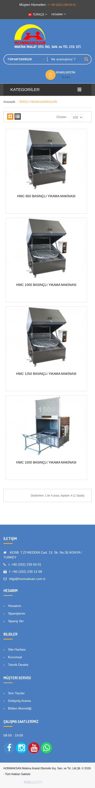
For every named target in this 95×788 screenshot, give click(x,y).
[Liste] (18, 116)
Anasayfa (9, 101)
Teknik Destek (18, 665)
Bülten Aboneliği (19, 708)
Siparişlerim (16, 613)
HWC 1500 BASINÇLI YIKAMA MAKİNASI (46, 462)
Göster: (61, 117)
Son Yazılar (16, 693)
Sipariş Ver (16, 621)
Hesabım (14, 606)
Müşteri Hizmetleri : (33, 4)
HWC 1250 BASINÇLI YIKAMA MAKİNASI (46, 374)
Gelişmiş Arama (19, 701)
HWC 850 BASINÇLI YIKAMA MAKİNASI (46, 196)
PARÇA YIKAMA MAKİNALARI (38, 101)
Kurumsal (15, 657)
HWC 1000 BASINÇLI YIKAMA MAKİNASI (46, 285)
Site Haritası (17, 649)
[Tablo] (10, 116)
